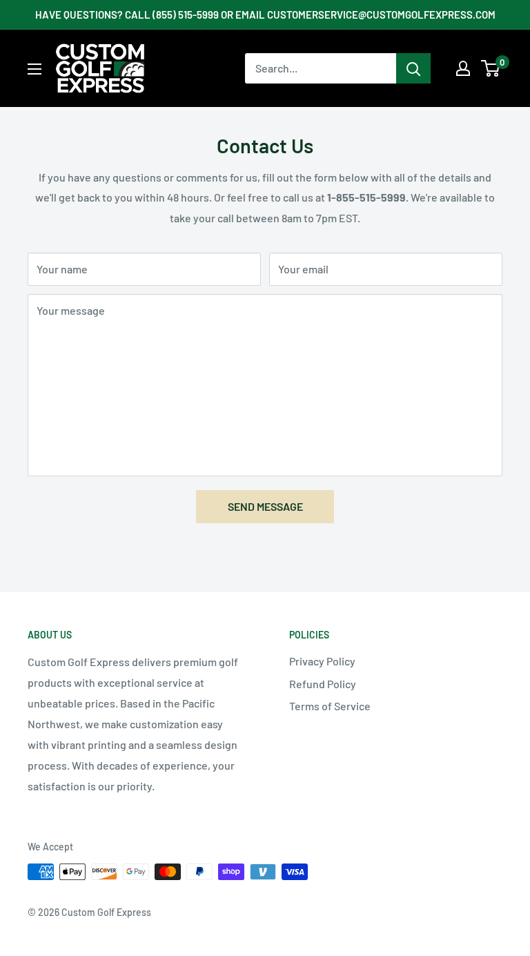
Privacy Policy (322, 660)
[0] (491, 68)
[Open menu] (34, 69)
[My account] (463, 68)
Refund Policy (322, 683)
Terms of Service (330, 705)
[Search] (413, 68)
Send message (265, 506)
